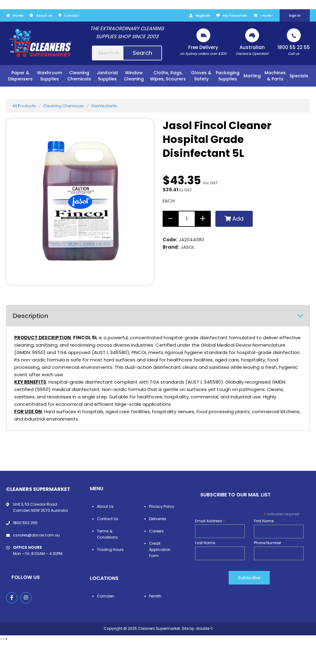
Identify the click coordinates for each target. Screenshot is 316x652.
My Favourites (235, 15)
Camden (105, 596)
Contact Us (107, 518)
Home (18, 15)
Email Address (210, 521)
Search (142, 53)
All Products (24, 106)
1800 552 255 (25, 522)
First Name (264, 521)
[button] (140, 272)
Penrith (155, 596)
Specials (298, 76)
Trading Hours (110, 549)
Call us (293, 50)
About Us (44, 15)
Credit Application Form (160, 549)
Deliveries (157, 518)
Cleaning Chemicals (63, 106)
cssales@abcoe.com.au (36, 535)
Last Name (205, 542)
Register (203, 15)
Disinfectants (104, 106)
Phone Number (267, 542)
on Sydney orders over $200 (203, 50)
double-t (204, 628)
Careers (156, 531)
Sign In (295, 15)
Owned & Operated (252, 50)
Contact (71, 15)
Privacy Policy (161, 506)
